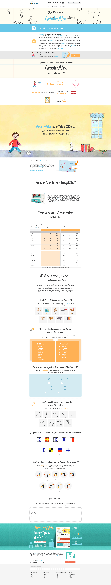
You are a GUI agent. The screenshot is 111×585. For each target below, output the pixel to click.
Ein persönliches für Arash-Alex (49, 84)
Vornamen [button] (47, 6)
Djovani (37, 227)
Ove (57, 579)
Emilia (31, 578)
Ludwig (41, 355)
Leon (32, 243)
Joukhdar (32, 253)
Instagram (70, 577)
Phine (57, 577)
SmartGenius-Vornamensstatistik (48, 267)
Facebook (70, 576)
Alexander (44, 574)
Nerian (45, 227)
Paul (45, 226)
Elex (32, 263)
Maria (31, 576)
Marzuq (34, 227)
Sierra (65, 351)
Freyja (57, 576)
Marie (31, 574)
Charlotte (31, 577)
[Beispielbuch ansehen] (70, 54)
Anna (31, 579)
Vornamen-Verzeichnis (35, 566)
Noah (32, 248)
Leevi (57, 575)
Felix (32, 240)
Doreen (57, 580)
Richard (41, 348)
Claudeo (32, 252)
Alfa (65, 346)
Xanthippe (41, 359)
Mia (31, 580)
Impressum (70, 575)
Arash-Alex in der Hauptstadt (43, 92)
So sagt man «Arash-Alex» (63, 84)
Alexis (57, 578)
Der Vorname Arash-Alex (63, 93)
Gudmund (40, 227)
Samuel (41, 351)
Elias (54, 226)
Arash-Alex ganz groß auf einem (61, 100)
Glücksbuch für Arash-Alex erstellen (55, 137)
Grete (57, 574)
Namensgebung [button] (62, 6)
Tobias (32, 245)
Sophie (31, 575)
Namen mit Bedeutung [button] (54, 6)
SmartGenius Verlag (72, 574)
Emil (40, 357)
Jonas (32, 247)
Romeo (65, 348)
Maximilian (50, 226)
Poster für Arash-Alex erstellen (40, 541)
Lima (65, 355)
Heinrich (41, 352)
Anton (40, 346)
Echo (65, 357)
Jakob (47, 226)
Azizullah (32, 265)
